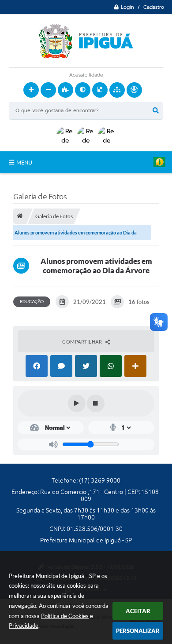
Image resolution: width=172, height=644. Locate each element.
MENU (24, 162)
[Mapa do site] (117, 90)
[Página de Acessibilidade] (134, 90)
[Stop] (96, 403)
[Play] (77, 403)
